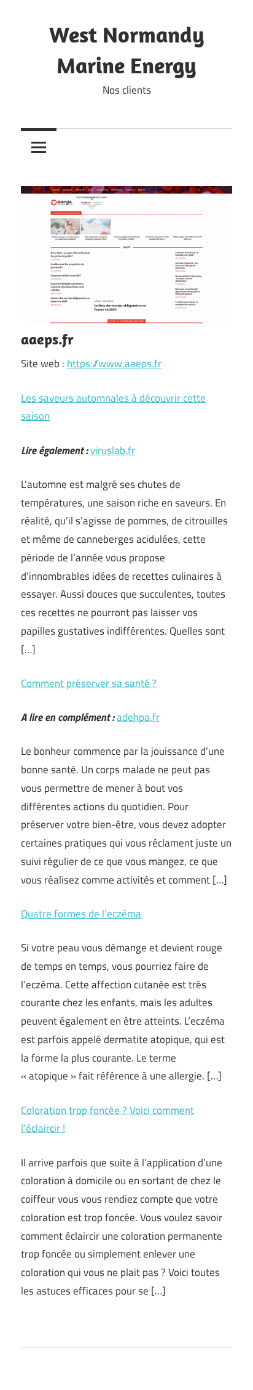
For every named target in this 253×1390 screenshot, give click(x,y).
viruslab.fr (112, 450)
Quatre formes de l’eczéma (81, 914)
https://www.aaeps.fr (114, 364)
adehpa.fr (138, 717)
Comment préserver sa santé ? (89, 683)
